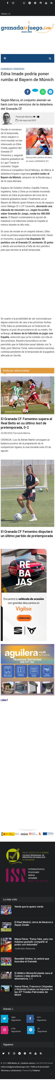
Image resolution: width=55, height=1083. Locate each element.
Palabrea (36, 1070)
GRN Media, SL (13, 1063)
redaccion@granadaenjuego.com (15, 1067)
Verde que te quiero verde (29, 906)
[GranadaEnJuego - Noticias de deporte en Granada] (27, 27)
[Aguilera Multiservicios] (27, 669)
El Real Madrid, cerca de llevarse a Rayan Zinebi (34, 923)
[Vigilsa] (27, 595)
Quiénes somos (28, 1063)
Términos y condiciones (11, 1070)
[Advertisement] (27, 286)
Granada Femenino (13, 412)
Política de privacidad (40, 1067)
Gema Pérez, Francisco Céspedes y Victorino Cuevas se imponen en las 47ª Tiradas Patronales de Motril (34, 990)
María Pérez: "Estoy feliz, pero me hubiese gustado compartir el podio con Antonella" (34, 942)
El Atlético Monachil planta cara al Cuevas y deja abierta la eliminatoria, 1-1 (33, 976)
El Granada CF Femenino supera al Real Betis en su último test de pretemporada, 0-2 (26, 423)
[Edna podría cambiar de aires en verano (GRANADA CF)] (39, 141)
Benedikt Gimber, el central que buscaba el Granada (32, 960)
